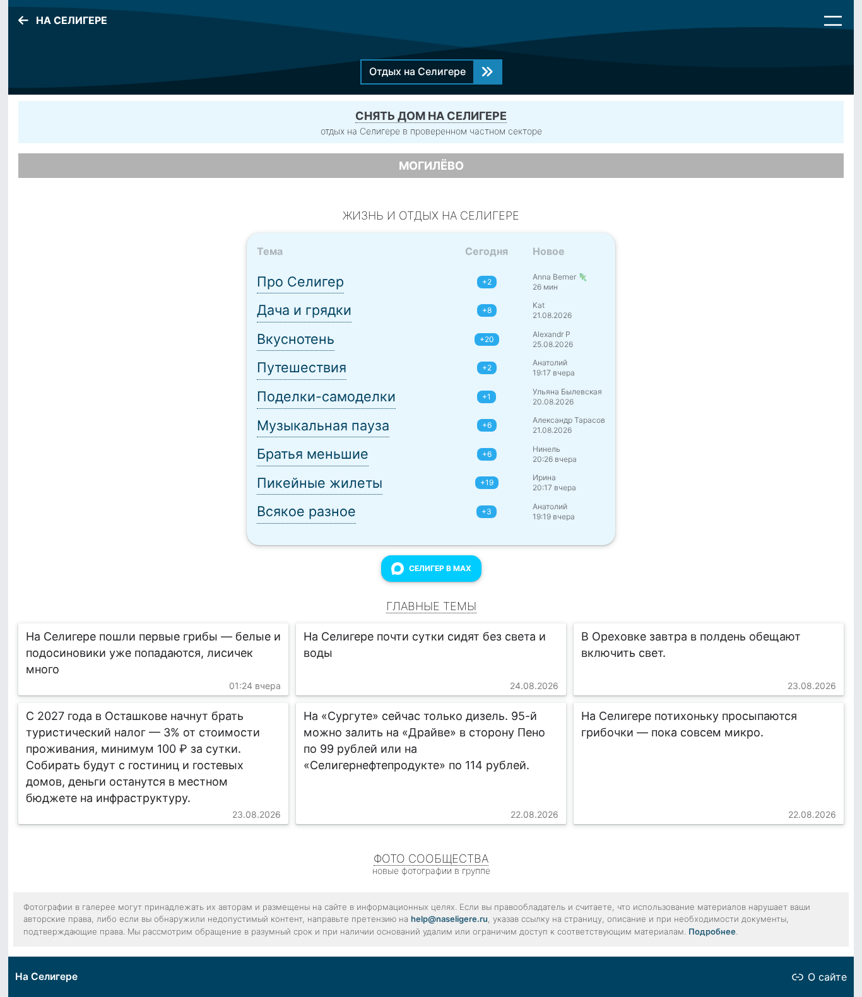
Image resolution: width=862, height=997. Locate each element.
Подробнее (712, 931)
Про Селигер (300, 281)
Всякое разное (306, 511)
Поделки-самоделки (326, 396)
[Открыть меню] (833, 21)
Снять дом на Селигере (431, 115)
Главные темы (431, 606)
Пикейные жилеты (319, 483)
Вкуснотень (295, 339)
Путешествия (301, 367)
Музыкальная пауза (323, 425)
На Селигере (46, 976)
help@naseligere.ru (449, 919)
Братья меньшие (313, 453)
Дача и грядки (304, 310)
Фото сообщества (431, 858)
